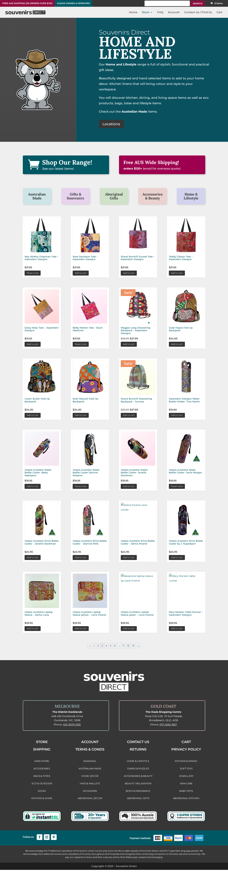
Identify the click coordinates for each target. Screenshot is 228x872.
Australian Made (37, 196)
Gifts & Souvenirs (75, 196)
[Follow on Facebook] (39, 837)
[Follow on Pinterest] (54, 837)
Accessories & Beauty (152, 196)
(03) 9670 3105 (72, 724)
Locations (111, 124)
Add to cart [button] (81, 273)
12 (128, 645)
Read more (32, 273)
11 (123, 645)
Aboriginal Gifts (114, 196)
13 (133, 645)
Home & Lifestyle (191, 196)
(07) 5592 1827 (168, 724)
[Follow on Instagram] (47, 837)
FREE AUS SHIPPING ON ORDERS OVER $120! (27, 3)
